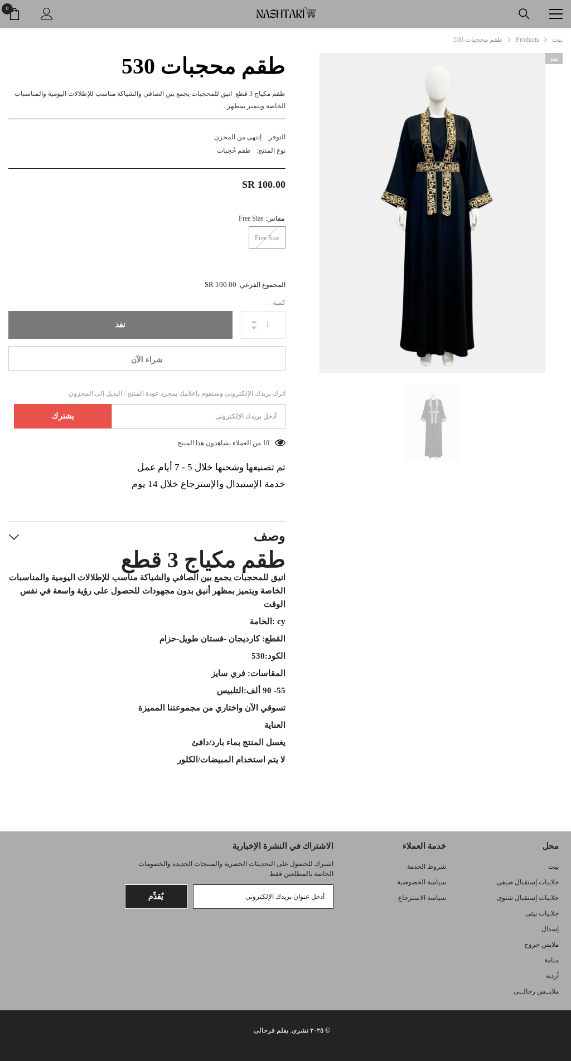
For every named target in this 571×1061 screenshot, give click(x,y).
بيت (557, 39)
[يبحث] (524, 14)
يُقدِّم (155, 896)
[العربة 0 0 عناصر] (14, 14)
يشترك (63, 416)
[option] (432, 213)
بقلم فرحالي (271, 1030)
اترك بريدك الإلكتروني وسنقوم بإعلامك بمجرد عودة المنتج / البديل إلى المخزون (177, 393)
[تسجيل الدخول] (47, 14)
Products (527, 39)
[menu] (556, 14)
